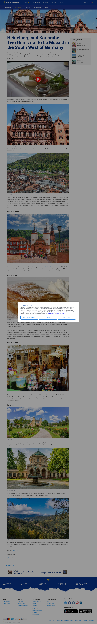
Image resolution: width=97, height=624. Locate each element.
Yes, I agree (66, 317)
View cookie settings (29, 317)
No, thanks (48, 317)
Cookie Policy (50, 313)
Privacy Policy (60, 313)
